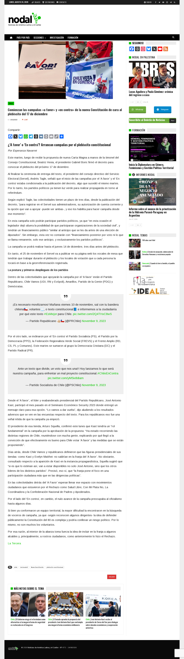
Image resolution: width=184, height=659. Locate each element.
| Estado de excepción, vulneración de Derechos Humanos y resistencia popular (157, 253)
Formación (73, 37)
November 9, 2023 (94, 321)
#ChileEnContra (107, 373)
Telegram (165, 109)
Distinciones (50, 2)
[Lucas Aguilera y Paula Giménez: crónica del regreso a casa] (152, 74)
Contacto (62, 2)
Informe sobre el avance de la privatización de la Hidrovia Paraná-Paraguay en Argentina (152, 212)
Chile (11, 103)
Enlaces (37, 2)
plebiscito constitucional (55, 567)
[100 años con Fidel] (134, 243)
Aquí (172, 120)
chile (15, 567)
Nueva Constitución (37, 567)
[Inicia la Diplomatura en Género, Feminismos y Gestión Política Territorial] (152, 147)
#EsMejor (50, 314)
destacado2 (24, 567)
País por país (23, 37)
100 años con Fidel (148, 240)
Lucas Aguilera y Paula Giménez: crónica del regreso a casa (151, 93)
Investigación (57, 37)
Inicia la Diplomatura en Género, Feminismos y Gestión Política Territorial (151, 166)
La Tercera (14, 543)
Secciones (39, 37)
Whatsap (139, 109)
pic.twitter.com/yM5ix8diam (66, 378)
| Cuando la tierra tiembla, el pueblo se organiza (158, 264)
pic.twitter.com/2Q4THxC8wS (92, 314)
